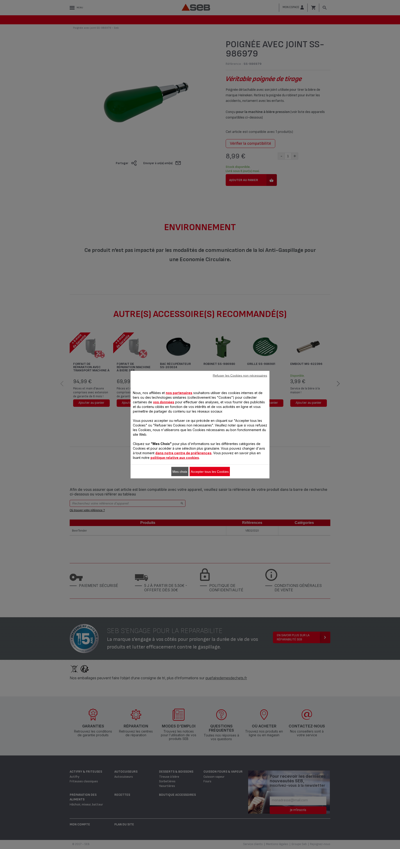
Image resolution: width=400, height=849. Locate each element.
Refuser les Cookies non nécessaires (240, 375)
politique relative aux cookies (174, 457)
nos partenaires (179, 393)
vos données (163, 402)
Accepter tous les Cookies (210, 471)
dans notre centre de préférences (183, 453)
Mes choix (179, 471)
